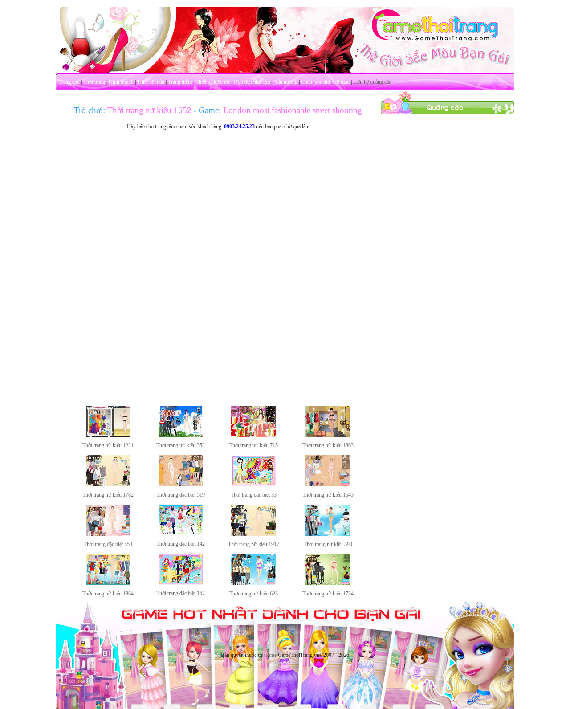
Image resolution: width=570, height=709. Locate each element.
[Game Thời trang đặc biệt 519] (181, 484)
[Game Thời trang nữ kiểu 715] (253, 435)
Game (270, 655)
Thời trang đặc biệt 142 (180, 544)
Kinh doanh (121, 82)
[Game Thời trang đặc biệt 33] (253, 484)
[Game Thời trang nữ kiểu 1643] (327, 484)
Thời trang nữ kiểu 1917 (253, 544)
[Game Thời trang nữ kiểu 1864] (108, 583)
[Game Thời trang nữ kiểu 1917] (253, 534)
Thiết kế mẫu (150, 82)
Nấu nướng (285, 82)
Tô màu (342, 82)
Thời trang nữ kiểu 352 (180, 445)
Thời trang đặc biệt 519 (180, 495)
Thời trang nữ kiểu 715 (253, 445)
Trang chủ (69, 82)
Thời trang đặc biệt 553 (108, 544)
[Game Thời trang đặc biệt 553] (108, 534)
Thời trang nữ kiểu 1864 (108, 594)
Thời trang (94, 82)
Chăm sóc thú (315, 82)
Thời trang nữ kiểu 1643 (328, 495)
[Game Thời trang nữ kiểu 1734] (327, 583)
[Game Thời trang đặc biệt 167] (181, 583)
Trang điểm (180, 82)
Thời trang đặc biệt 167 (180, 593)
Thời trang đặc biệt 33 (254, 495)
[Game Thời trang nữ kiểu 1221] (108, 435)
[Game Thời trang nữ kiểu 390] (327, 534)
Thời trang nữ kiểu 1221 (108, 445)
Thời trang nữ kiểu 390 (328, 544)
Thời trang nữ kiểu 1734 (328, 594)
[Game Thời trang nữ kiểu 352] (181, 435)
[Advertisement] (447, 248)
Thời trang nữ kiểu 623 (253, 594)
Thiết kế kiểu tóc (212, 82)
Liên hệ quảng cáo (372, 82)
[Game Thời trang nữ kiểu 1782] (108, 484)
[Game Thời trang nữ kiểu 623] (253, 583)
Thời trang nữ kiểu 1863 (328, 445)
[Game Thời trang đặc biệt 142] (181, 533)
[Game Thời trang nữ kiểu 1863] (327, 435)
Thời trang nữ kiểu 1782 (108, 495)
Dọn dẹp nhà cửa (252, 82)
